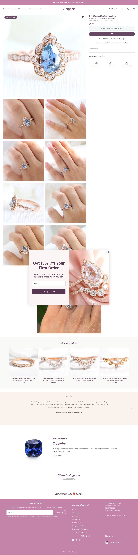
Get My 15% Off (49, 292)
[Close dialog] (108, 252)
